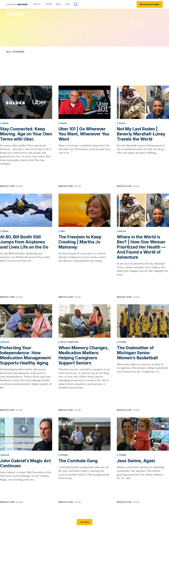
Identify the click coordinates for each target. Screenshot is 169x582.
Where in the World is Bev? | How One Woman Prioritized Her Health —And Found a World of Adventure (141, 247)
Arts (62, 231)
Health (122, 231)
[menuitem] (37, 4)
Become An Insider (149, 4)
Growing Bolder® (16, 4)
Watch (37, 4)
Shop (68, 4)
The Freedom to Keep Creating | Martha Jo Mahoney (79, 242)
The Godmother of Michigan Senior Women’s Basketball (137, 352)
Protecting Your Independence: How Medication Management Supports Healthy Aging (25, 355)
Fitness (122, 342)
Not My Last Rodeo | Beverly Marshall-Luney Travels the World (141, 134)
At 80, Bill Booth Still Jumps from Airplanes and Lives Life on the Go (24, 242)
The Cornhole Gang (78, 460)
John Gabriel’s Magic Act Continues (25, 463)
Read (58, 4)
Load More (84, 522)
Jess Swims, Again (136, 460)
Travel (5, 123)
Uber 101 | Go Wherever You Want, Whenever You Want (83, 134)
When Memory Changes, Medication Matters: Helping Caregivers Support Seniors (83, 355)
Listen (48, 4)
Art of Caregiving (69, 342)
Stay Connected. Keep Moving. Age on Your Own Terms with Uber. (26, 134)
